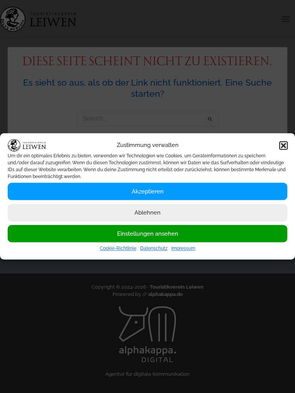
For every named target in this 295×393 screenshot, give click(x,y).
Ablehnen (147, 212)
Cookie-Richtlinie (118, 248)
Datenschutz (153, 248)
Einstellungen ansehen (147, 233)
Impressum (183, 248)
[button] (283, 145)
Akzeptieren (148, 191)
